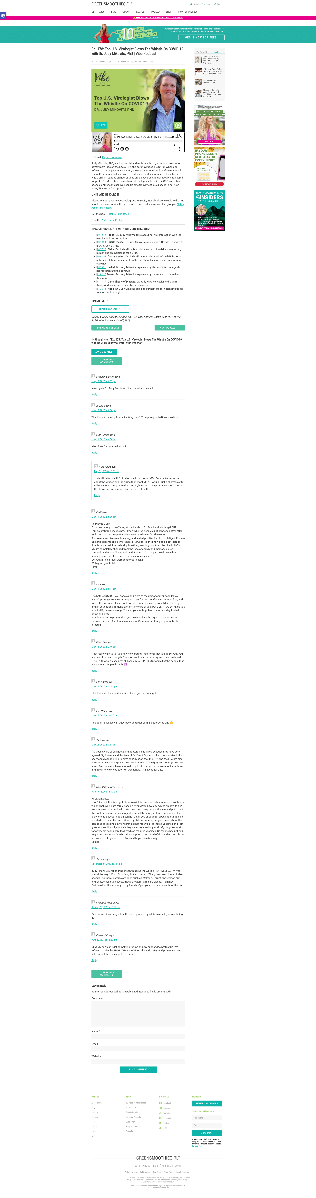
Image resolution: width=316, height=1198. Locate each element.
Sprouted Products (133, 1117)
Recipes (140, 11)
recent (217, 51)
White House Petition (112, 220)
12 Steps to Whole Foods (136, 1103)
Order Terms (157, 1172)
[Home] (123, 4)
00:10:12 (101, 234)
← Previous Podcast (106, 328)
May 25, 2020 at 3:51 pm (103, 744)
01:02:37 (101, 274)
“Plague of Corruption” (118, 213)
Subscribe (207, 1133)
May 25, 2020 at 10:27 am (104, 715)
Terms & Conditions (182, 1172)
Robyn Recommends (187, 11)
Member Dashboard (207, 1103)
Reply (94, 394)
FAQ (93, 1136)
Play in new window (112, 157)
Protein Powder (132, 1112)
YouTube (166, 1113)
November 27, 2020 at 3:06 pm (106, 863)
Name (95, 1031)
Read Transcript (110, 308)
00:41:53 (101, 256)
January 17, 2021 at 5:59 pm (105, 907)
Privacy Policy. (198, 1146)
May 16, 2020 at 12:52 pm (104, 686)
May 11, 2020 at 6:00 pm (106, 471)
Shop (93, 1122)
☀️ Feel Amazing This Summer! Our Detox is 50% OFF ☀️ (158, 18)
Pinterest (167, 1118)
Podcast (126, 11)
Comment (98, 998)
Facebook (167, 1103)
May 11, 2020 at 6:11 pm (103, 588)
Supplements (131, 1122)
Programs (155, 11)
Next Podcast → (170, 328)
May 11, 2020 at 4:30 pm (103, 439)
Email (95, 1043)
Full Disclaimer (145, 1172)
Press (93, 1131)
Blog (113, 11)
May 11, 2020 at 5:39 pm (103, 516)
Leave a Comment (104, 352)
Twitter (166, 1123)
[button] (3, 15)
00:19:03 (101, 242)
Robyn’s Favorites (133, 1126)
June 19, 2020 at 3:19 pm (104, 791)
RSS (165, 1128)
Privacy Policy (168, 1172)
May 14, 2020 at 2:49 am (103, 646)
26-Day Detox (131, 1107)
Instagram (167, 1108)
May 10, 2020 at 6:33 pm (103, 381)
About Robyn (96, 1103)
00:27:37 (101, 249)
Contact (94, 1126)
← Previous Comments (107, 360)
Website (96, 1056)
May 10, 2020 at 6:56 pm (103, 410)
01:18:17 (101, 281)
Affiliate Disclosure (131, 1172)
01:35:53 (101, 288)
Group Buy (130, 1131)
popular (201, 51)
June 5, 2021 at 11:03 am (104, 939)
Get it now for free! (201, 37)
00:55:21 (101, 267)
